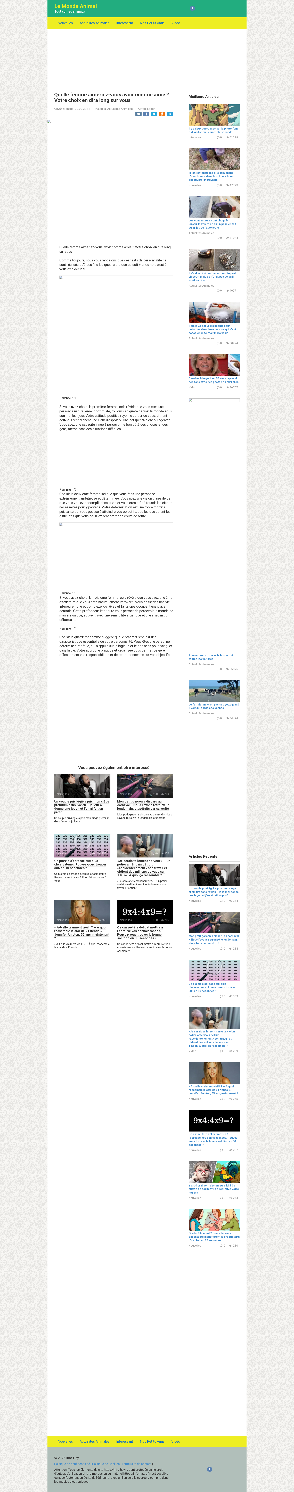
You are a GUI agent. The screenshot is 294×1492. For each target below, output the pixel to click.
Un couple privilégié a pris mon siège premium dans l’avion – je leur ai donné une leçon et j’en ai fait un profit (81, 806)
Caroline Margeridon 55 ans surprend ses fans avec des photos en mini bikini (214, 380)
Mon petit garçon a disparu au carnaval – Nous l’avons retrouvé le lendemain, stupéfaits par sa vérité (143, 805)
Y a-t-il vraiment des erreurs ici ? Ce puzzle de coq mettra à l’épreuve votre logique (214, 1189)
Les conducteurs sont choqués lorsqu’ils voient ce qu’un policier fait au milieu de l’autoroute (212, 224)
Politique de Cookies (106, 1464)
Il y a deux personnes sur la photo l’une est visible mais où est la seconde (214, 130)
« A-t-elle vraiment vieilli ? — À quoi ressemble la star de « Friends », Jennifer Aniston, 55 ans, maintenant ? (81, 932)
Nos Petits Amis (152, 23)
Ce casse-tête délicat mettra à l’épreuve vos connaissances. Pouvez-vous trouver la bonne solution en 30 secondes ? (140, 932)
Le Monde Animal (75, 6)
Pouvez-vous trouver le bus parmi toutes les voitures (211, 657)
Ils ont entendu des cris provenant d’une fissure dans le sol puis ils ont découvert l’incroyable (211, 176)
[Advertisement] (147, 58)
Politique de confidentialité (72, 1464)
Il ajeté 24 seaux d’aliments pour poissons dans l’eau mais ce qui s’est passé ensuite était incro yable (212, 329)
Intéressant (124, 23)
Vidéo (175, 23)
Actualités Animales (94, 23)
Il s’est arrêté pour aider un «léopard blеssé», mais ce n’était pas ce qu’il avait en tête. (212, 277)
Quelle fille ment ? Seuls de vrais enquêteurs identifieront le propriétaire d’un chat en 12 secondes (214, 1237)
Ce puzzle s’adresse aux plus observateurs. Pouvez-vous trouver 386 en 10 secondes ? (80, 864)
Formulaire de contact (137, 1464)
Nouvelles (65, 23)
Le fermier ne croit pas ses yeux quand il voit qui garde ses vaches (214, 706)
